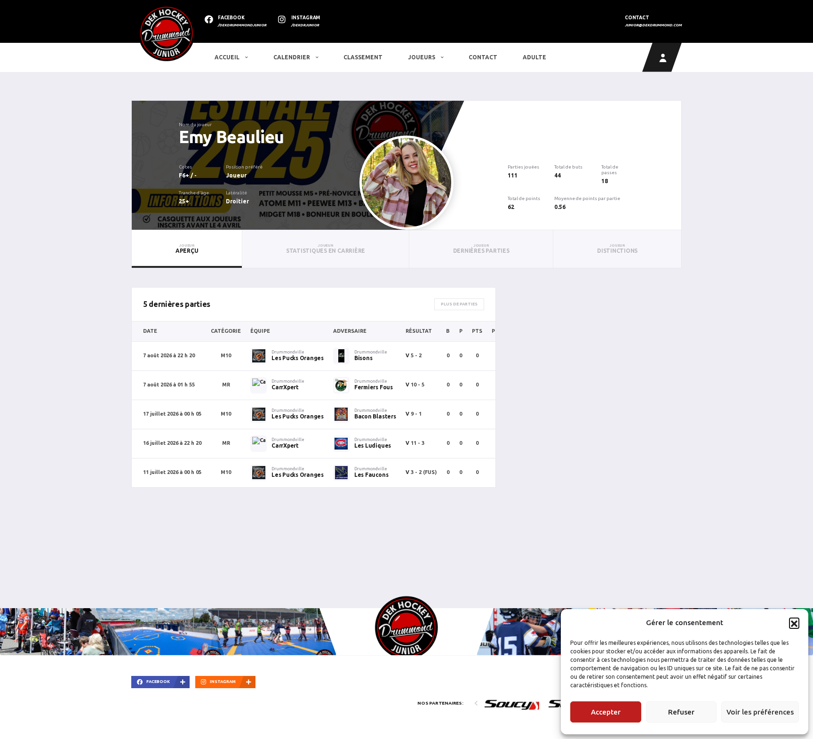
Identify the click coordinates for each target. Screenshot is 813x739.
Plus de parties (459, 304)
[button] (794, 622)
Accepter (606, 712)
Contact (483, 57)
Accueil (228, 57)
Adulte (534, 57)
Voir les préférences (760, 712)
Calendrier (292, 57)
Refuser (681, 712)
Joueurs (422, 57)
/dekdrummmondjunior (242, 25)
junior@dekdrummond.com (653, 25)
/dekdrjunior (305, 25)
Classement (363, 57)
